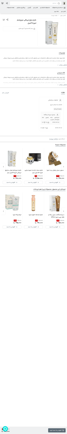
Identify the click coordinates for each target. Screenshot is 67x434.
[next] (3, 166)
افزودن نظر (5, 93)
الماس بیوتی (63, 15)
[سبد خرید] (2, 3)
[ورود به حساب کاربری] (7, 3)
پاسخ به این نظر (57, 109)
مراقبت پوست (54, 15)
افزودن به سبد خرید (56, 430)
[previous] (64, 166)
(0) (46, 122)
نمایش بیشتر (63, 65)
